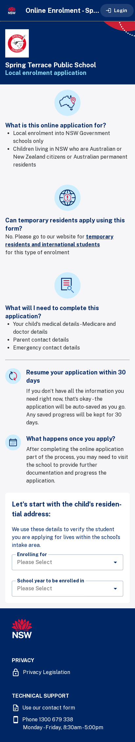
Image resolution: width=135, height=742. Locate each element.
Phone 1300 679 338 (47, 719)
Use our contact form (48, 708)
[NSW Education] (12, 10)
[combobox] (67, 562)
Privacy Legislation (46, 672)
